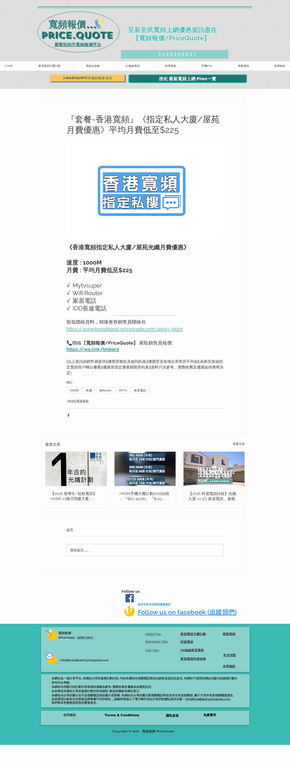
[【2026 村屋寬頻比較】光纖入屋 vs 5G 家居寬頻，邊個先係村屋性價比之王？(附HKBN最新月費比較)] (214, 469)
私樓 (89, 390)
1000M (74, 390)
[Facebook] (129, 598)
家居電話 (140, 390)
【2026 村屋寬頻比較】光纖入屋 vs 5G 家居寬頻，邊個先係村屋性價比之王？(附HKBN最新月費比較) (213, 496)
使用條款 (69, 715)
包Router (105, 390)
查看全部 (239, 444)
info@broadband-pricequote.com (84, 660)
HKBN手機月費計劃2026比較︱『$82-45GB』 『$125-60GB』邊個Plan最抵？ (144, 496)
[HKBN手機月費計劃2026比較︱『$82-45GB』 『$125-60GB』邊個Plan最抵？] (145, 469)
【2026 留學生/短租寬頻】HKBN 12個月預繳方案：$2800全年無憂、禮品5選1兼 (75, 496)
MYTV (123, 390)
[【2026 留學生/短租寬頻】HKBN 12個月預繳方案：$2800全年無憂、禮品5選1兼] (76, 469)
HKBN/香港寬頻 (78, 401)
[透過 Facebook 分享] (68, 415)
